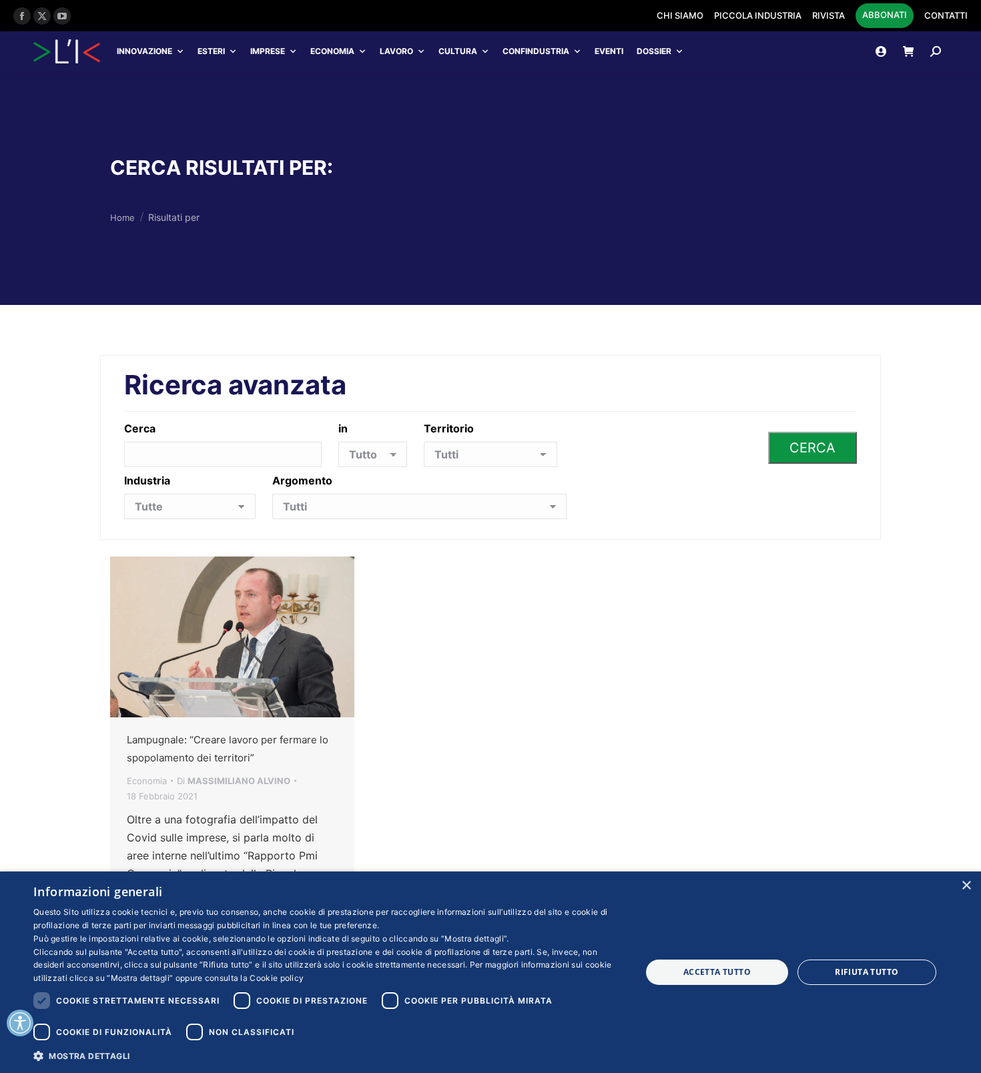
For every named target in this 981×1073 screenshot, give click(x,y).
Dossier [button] (654, 51)
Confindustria (536, 51)
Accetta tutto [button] (717, 972)
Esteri (211, 51)
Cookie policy (277, 978)
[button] (328, 1055)
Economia (332, 51)
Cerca (139, 428)
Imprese (267, 51)
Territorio (449, 428)
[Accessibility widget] (20, 1023)
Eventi (609, 51)
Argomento (302, 480)
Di (233, 780)
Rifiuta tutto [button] (866, 972)
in (343, 428)
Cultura (457, 51)
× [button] (966, 886)
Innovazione (144, 51)
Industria (147, 480)
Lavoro (396, 51)
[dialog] (490, 972)
